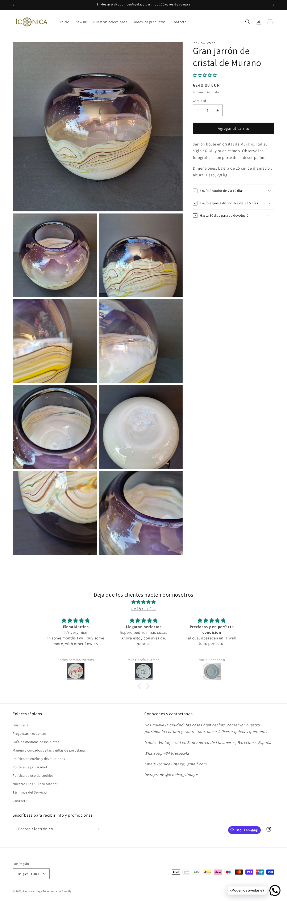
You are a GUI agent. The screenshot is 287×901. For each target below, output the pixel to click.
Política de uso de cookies (33, 775)
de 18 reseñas (143, 608)
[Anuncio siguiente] (273, 5)
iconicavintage (32, 891)
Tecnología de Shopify (57, 891)
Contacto (20, 800)
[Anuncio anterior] (13, 5)
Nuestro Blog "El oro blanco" (35, 784)
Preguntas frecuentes (29, 733)
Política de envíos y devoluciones (39, 758)
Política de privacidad (30, 767)
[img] (143, 601)
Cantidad (199, 100)
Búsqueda (20, 725)
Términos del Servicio (30, 792)
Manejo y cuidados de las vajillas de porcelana (49, 750)
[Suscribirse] (97, 829)
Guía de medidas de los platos (36, 742)
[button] (247, 22)
